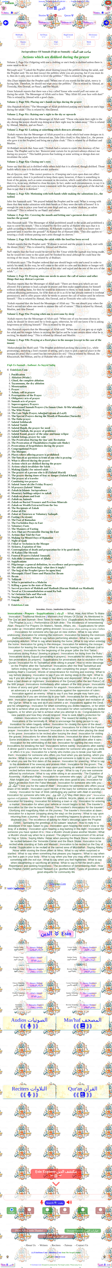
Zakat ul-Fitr (18, 511)
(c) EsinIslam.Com (39, 1252)
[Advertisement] (56, 911)
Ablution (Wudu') (21, 377)
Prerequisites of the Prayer (26, 395)
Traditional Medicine (33, 616)
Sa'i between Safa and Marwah (28, 594)
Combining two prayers (24, 481)
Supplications (18, 561)
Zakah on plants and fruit (25, 496)
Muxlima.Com (55, 1252)
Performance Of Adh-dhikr (50, 622)
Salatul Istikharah (21, 422)
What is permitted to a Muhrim (29, 582)
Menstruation (19, 386)
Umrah (15, 600)
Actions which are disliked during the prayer (36, 463)
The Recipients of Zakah (25, 508)
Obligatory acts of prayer (25, 398)
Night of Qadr (19, 540)
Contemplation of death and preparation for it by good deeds (45, 549)
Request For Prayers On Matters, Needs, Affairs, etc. (46, 625)
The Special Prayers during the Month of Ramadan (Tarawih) (46, 416)
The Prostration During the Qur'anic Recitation (38, 439)
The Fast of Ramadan (23, 520)
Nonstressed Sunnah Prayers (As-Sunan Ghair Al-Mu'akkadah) (46, 407)
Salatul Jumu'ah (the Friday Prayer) (31, 484)
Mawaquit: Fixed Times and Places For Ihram (37, 573)
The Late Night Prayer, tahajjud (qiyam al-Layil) (38, 413)
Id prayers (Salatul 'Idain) (26, 487)
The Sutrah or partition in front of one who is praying (41, 457)
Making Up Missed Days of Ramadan (32, 537)
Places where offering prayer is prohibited (35, 454)
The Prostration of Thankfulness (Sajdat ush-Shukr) (40, 442)
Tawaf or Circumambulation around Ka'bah (36, 591)
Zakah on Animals (21, 499)
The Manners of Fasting (24, 528)
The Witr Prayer (20, 410)
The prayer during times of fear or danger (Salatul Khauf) (44, 475)
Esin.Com (18, 369)
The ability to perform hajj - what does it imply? (38, 567)
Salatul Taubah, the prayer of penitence (33, 430)
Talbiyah (16, 579)
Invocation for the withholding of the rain (33, 742)
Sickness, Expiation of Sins (26, 546)
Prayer (15, 389)
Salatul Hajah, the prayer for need (30, 428)
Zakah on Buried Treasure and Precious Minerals (39, 502)
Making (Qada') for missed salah (29, 469)
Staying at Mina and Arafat (26, 597)
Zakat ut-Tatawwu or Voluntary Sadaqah (34, 514)
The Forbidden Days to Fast (27, 522)
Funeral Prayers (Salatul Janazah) (30, 555)
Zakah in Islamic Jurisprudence (29, 490)
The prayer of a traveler (25, 478)
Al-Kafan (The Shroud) (24, 552)
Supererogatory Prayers (25, 404)
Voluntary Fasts (20, 525)
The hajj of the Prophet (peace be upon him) (36, 570)
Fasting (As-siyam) (21, 517)
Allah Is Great (60, 1257)
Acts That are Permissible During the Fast (35, 531)
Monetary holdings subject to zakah (31, 493)
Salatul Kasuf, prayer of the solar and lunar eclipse (40, 433)
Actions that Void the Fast (25, 534)
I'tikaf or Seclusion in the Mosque (30, 543)
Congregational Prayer (24, 448)
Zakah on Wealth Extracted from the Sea (34, 505)
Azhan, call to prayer (23, 392)
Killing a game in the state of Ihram (31, 585)
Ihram (14, 576)
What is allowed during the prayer (30, 460)
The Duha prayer (21, 419)
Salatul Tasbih (19, 425)
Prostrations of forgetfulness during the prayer (37, 445)
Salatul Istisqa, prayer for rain (28, 436)
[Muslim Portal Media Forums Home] (108, 5)
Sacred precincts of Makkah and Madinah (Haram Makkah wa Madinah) (52, 588)
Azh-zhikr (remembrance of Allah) (30, 558)
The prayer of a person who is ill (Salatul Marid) (38, 472)
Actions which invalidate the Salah (30, 466)
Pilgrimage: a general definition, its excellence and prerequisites (47, 564)
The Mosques (18, 451)
